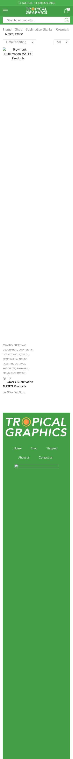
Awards (7, 345)
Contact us (46, 457)
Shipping (51, 448)
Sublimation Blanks (39, 29)
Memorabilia (10, 359)
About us (24, 457)
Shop (18, 29)
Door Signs (26, 350)
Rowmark (62, 29)
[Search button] (67, 20)
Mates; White (20, 354)
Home (7, 29)
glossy (7, 354)
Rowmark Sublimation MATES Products (18, 384)
